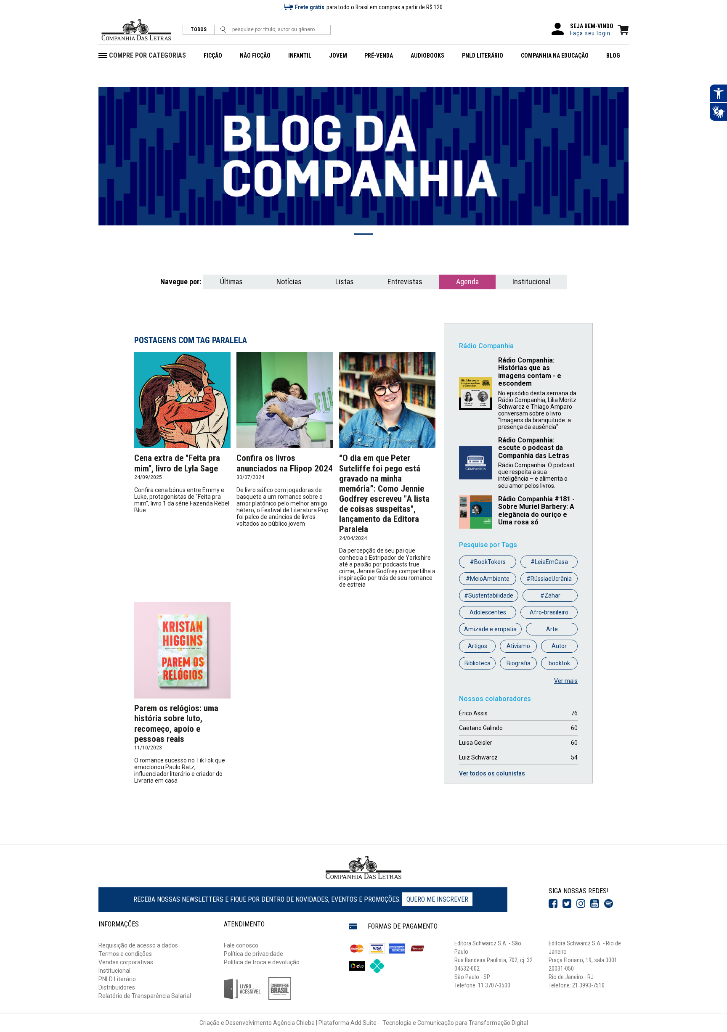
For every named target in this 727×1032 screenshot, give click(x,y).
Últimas (231, 281)
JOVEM (338, 55)
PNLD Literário (117, 979)
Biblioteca (477, 663)
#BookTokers (488, 561)
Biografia (519, 663)
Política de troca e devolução (262, 962)
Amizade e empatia (490, 629)
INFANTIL (299, 55)
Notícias (289, 281)
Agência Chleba (294, 1022)
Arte (552, 629)
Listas (344, 281)
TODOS (199, 29)
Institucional (531, 281)
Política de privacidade (253, 953)
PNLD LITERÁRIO (482, 55)
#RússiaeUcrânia (549, 578)
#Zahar (550, 595)
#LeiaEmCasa (549, 561)
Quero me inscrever (437, 899)
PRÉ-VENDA (378, 55)
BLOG (613, 55)
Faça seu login (590, 33)
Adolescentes (488, 612)
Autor (559, 646)
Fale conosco (241, 945)
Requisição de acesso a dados (138, 945)
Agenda (467, 281)
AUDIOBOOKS (427, 55)
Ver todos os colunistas (492, 773)
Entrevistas (404, 281)
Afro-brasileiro (549, 612)
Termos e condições (125, 953)
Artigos (477, 646)
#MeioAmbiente (487, 578)
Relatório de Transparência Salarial (144, 995)
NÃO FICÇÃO (255, 55)
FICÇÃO (213, 55)
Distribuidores (116, 987)
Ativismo (518, 646)
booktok (559, 663)
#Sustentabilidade (488, 595)
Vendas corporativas (125, 962)
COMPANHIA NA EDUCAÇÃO (555, 55)
